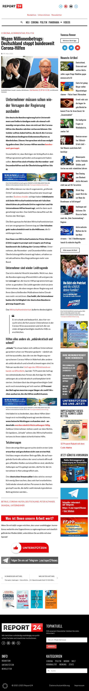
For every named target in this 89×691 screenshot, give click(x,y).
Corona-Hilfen (16, 501)
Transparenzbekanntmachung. (39, 185)
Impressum (79, 685)
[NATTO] (74, 440)
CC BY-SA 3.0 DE (44, 90)
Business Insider (21, 196)
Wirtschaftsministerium (20, 309)
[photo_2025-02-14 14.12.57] (74, 405)
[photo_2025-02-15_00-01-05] (74, 347)
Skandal (5, 505)
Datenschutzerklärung (59, 685)
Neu (28, 22)
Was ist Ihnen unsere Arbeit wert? (30, 518)
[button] (21, 22)
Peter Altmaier (47, 501)
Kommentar (18, 33)
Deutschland (32, 501)
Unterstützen (44, 15)
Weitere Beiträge (69, 41)
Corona (35, 22)
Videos (66, 22)
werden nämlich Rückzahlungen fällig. (32, 425)
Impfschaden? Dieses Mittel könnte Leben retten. (71, 413)
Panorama (54, 22)
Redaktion (31, 15)
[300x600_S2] (74, 308)
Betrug (4, 501)
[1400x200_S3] (29, 180)
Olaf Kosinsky (33, 90)
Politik (43, 22)
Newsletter (56, 15)
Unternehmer (17, 505)
